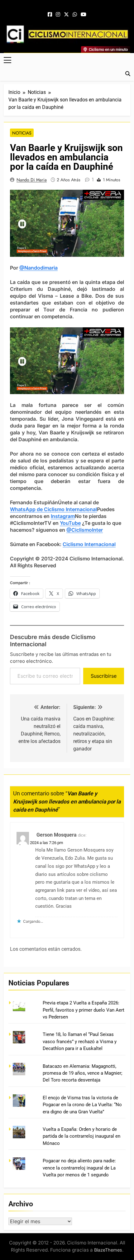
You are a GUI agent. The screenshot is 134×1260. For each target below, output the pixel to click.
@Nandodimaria (38, 268)
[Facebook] (50, 14)
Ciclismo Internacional (89, 544)
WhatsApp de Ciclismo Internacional (53, 509)
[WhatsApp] (75, 14)
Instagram (63, 516)
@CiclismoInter (84, 530)
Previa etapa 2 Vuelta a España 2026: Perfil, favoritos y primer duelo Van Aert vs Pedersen (83, 1010)
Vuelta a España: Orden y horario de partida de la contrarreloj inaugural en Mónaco (81, 1136)
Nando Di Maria (32, 180)
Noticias (21, 133)
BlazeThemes (108, 1250)
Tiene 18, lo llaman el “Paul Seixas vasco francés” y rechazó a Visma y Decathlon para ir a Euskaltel (80, 1041)
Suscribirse (104, 676)
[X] (66, 14)
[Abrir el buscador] (127, 73)
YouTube (70, 523)
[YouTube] (83, 14)
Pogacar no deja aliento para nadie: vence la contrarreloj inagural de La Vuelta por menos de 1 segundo (79, 1168)
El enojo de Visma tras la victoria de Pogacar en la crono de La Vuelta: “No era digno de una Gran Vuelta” (82, 1105)
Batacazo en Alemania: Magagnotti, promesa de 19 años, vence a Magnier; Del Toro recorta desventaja (82, 1073)
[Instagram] (58, 14)
